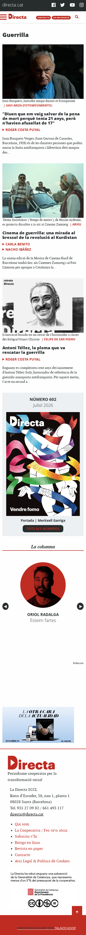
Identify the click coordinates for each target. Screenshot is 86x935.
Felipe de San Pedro (59, 339)
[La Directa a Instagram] (82, 5)
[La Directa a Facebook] (54, 5)
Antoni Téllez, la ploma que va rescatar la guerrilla (33, 350)
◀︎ (6, 606)
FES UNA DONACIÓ (61, 17)
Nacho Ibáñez (18, 249)
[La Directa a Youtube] (72, 5)
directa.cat (12, 4)
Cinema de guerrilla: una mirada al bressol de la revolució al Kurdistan (39, 235)
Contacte (22, 855)
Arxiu (76, 224)
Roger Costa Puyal (22, 129)
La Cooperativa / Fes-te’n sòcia (41, 830)
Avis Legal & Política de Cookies (42, 861)
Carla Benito (17, 244)
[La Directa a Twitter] (62, 5)
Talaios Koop (46, 928)
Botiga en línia (27, 842)
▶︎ (81, 606)
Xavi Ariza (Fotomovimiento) (29, 105)
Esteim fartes (43, 620)
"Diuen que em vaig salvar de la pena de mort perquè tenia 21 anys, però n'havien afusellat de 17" (41, 118)
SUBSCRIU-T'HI (44, 17)
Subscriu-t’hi (26, 836)
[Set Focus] (76, 17)
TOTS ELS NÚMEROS (43, 528)
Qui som (22, 824)
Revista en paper (29, 848)
